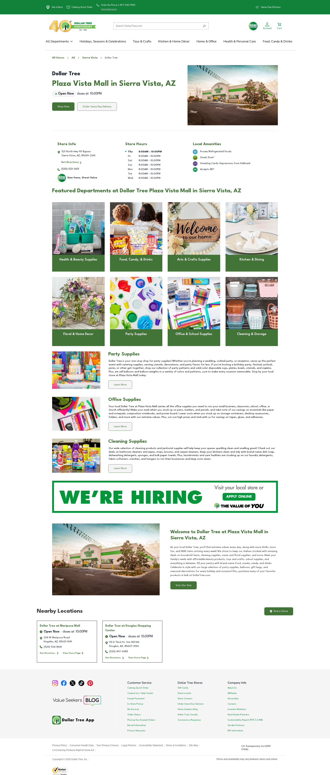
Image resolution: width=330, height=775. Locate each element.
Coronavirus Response (189, 720)
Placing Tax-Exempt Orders (141, 720)
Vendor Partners (236, 725)
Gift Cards (183, 688)
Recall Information (136, 725)
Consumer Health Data (82, 745)
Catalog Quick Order (138, 688)
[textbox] (224, 561)
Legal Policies (128, 745)
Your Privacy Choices (107, 745)
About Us (232, 688)
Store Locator (184, 693)
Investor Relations (237, 709)
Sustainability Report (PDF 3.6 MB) (245, 720)
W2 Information (235, 731)
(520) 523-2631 (70, 169)
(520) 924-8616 (53, 647)
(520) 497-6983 (118, 651)
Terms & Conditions (176, 745)
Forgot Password (135, 698)
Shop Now (63, 106)
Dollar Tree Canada (188, 715)
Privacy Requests (136, 731)
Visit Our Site (183, 585)
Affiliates (232, 693)
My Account (133, 709)
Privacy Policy (59, 745)
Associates (233, 698)
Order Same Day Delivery (97, 106)
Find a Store (281, 611)
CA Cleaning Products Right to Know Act (73, 750)
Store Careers (185, 698)
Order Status (134, 715)
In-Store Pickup (135, 704)
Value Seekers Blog (188, 709)
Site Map (193, 745)
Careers (232, 704)
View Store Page (72, 653)
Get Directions (70, 162)
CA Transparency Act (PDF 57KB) (256, 748)
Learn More (120, 384)
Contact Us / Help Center (140, 693)
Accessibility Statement (151, 745)
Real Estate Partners (238, 715)
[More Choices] (253, 26)
